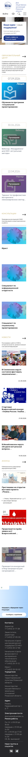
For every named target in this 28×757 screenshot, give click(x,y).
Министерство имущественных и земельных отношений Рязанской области (13, 691)
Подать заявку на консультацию (11, 38)
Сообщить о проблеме (14, 614)
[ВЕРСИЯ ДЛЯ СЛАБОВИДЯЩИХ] (13, 13)
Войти (5, 13)
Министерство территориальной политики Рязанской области (13, 679)
